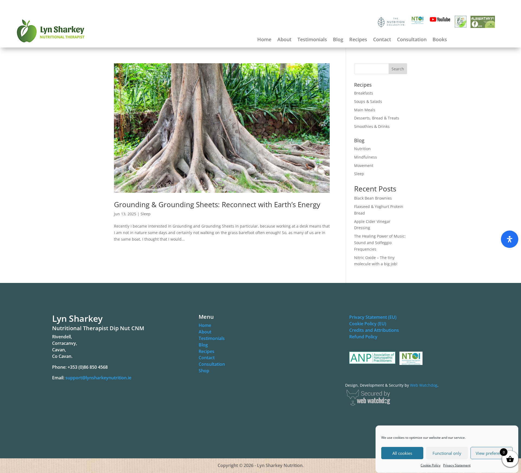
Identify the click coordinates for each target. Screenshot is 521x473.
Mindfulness (365, 157)
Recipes (358, 40)
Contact (382, 40)
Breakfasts (363, 93)
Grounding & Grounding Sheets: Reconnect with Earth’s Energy (217, 204)
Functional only (447, 453)
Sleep (146, 213)
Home (264, 40)
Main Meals (364, 109)
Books (440, 40)
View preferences (492, 453)
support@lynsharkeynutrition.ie (98, 378)
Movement (363, 165)
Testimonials (312, 40)
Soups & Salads (368, 101)
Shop (204, 371)
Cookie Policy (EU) (367, 324)
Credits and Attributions (374, 330)
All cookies (402, 453)
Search (398, 68)
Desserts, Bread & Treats (376, 118)
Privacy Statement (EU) (372, 317)
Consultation (412, 40)
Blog (338, 40)
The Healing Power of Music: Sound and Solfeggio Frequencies (380, 243)
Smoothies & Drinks (372, 126)
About (284, 40)
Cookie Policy (430, 465)
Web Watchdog (423, 385)
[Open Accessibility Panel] (509, 239)
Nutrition (362, 148)
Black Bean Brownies (373, 198)
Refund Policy (363, 337)
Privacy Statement (457, 465)
